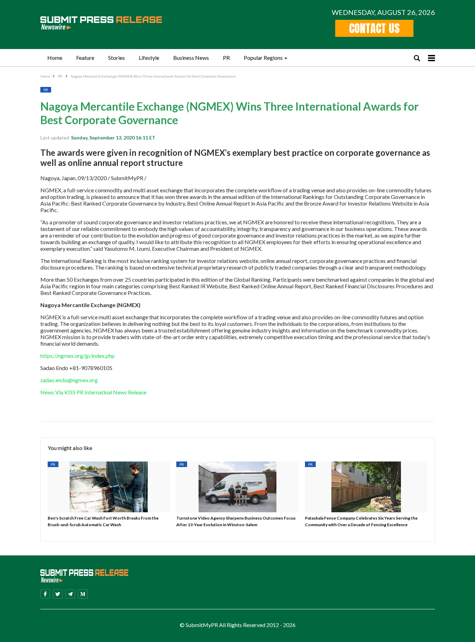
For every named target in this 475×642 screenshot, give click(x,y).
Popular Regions (263, 57)
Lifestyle (149, 57)
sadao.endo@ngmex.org (69, 380)
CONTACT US (374, 28)
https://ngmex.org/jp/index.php (77, 355)
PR (226, 57)
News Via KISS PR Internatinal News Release (93, 392)
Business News (191, 57)
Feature (85, 57)
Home (54, 57)
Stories (116, 57)
